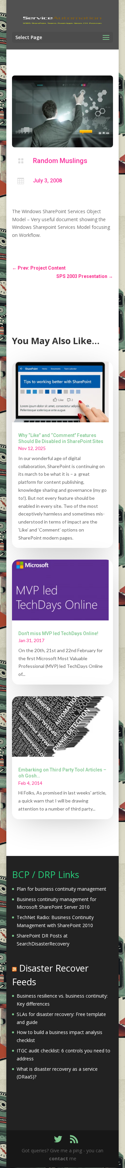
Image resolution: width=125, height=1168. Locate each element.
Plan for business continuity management (61, 889)
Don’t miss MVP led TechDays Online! (58, 633)
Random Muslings (60, 161)
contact (58, 1158)
